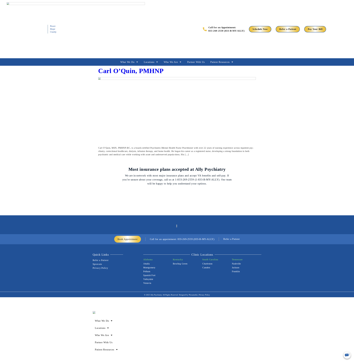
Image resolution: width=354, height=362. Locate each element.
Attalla (146, 264)
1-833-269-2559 (184, 179)
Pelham (146, 271)
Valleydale (148, 279)
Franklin (236, 271)
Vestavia (147, 283)
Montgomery (149, 267)
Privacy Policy (100, 268)
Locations (149, 62)
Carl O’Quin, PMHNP (131, 70)
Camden (206, 267)
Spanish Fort (149, 275)
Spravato (97, 264)
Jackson (235, 267)
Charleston (207, 264)
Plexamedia (193, 295)
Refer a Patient (100, 260)
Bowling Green (180, 264)
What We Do (127, 62)
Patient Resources (220, 62)
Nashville (236, 264)
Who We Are (171, 62)
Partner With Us (196, 62)
